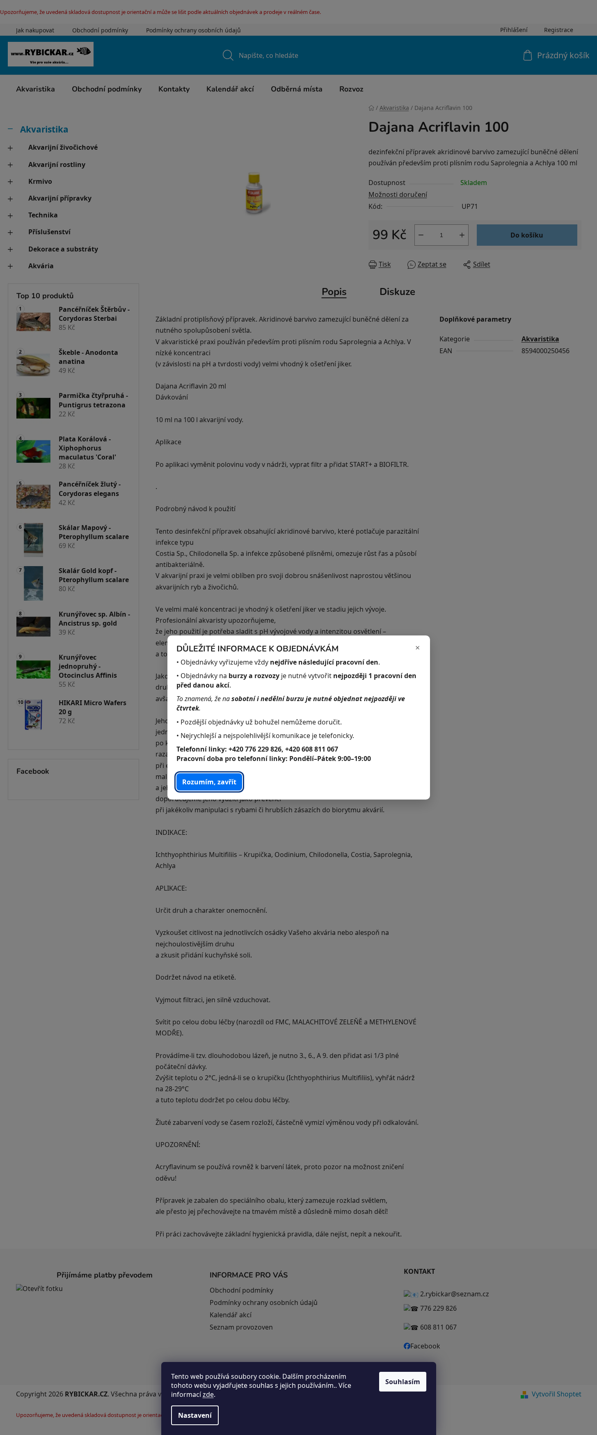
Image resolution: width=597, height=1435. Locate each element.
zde (208, 1394)
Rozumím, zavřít (209, 781)
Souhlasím (402, 1381)
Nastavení (195, 1415)
